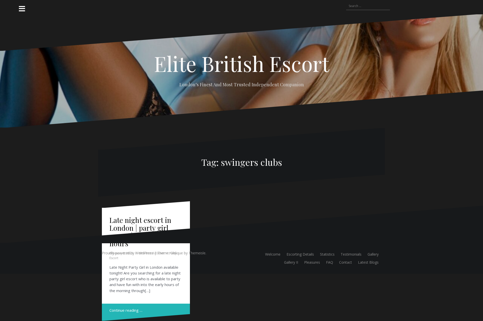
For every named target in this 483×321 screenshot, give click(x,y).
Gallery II (291, 262)
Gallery (373, 254)
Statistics (327, 254)
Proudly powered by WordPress (127, 253)
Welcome (272, 254)
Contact (345, 262)
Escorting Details (300, 254)
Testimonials (351, 254)
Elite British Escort (241, 63)
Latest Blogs (368, 262)
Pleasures (312, 262)
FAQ (329, 262)
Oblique (177, 253)
